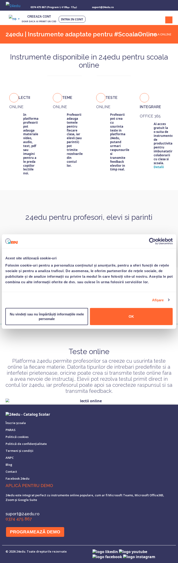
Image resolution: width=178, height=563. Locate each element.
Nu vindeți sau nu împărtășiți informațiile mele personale (47, 316)
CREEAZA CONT (39, 19)
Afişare (158, 300)
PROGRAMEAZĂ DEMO (35, 531)
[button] (14, 18)
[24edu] (13, 5)
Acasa (138, 34)
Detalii (159, 167)
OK (131, 316)
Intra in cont (72, 19)
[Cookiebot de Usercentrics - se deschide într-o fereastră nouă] (152, 241)
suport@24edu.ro (22, 513)
